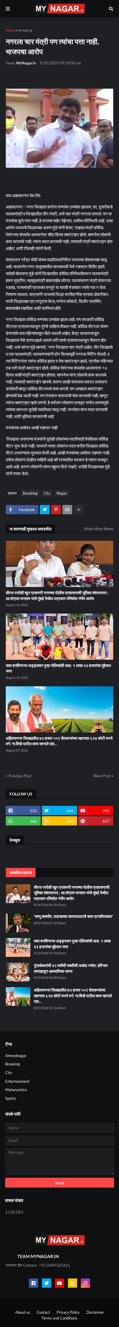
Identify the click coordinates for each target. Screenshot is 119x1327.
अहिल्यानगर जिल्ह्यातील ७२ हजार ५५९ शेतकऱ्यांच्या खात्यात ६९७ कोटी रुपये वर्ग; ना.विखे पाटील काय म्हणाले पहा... (59, 741)
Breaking (25, 30)
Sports (10, 1098)
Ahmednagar (16, 1055)
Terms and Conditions (59, 1318)
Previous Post (20, 776)
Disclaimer (95, 1312)
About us (22, 1312)
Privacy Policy (68, 1312)
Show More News (98, 528)
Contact (43, 1312)
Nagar (62, 493)
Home (10, 30)
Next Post (102, 776)
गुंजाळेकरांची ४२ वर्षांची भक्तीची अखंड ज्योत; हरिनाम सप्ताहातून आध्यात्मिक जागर (70, 968)
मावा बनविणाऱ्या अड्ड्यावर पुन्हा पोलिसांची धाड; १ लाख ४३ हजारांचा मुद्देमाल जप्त (58, 668)
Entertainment (17, 1081)
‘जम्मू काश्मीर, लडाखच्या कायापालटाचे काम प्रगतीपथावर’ (73, 916)
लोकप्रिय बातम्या (21, 872)
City (47, 493)
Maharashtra (16, 1089)
